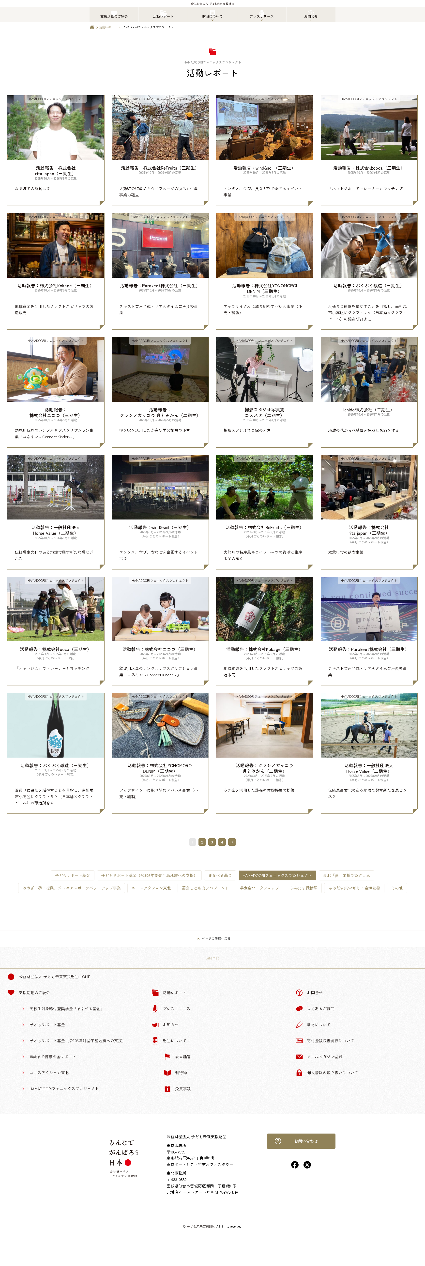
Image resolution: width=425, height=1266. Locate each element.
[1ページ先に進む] (232, 842)
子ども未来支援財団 (201, 1226)
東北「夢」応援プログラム (346, 875)
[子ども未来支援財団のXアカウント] (307, 1167)
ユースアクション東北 (151, 888)
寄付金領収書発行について (330, 1040)
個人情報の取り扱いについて (332, 1072)
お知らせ (171, 1024)
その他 (397, 888)
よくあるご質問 (320, 1008)
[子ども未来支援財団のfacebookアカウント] (295, 1167)
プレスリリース (176, 1008)
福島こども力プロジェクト (205, 888)
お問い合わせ (306, 1141)
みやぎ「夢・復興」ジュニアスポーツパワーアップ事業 (71, 888)
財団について (174, 1040)
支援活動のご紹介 (34, 992)
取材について (319, 1024)
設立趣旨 (183, 1056)
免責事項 (183, 1088)
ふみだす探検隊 (304, 888)
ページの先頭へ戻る (216, 938)
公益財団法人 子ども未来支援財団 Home (54, 976)
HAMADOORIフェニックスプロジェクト (64, 1088)
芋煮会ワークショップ (259, 888)
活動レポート (108, 27)
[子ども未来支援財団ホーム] (92, 28)
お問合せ (315, 992)
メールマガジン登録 (324, 1056)
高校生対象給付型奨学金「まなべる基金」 (67, 1008)
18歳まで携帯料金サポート (53, 1056)
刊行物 (181, 1072)
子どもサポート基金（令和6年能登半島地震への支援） (149, 875)
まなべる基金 (220, 875)
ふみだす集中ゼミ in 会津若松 (354, 888)
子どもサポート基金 (72, 875)
